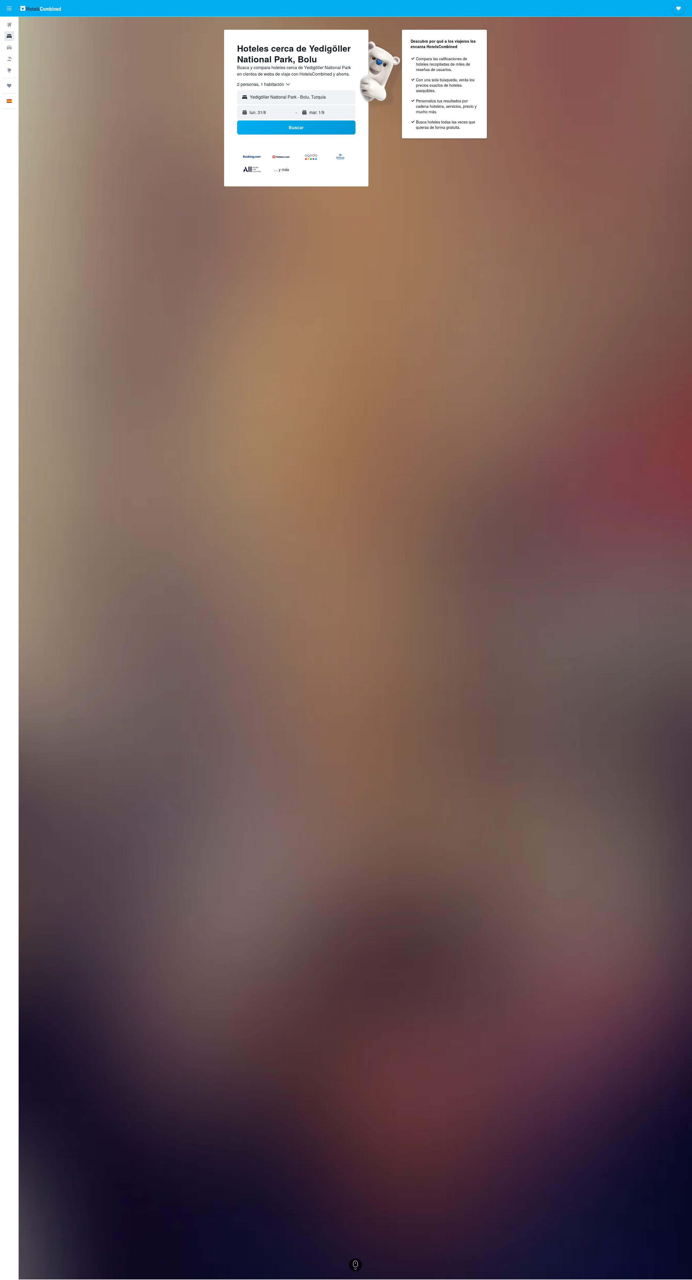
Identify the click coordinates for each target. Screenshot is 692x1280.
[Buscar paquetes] (9, 58)
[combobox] (264, 84)
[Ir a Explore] (9, 70)
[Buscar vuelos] (9, 24)
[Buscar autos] (9, 47)
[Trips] (9, 85)
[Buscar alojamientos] (9, 36)
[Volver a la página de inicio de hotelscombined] (40, 8)
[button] (9, 8)
